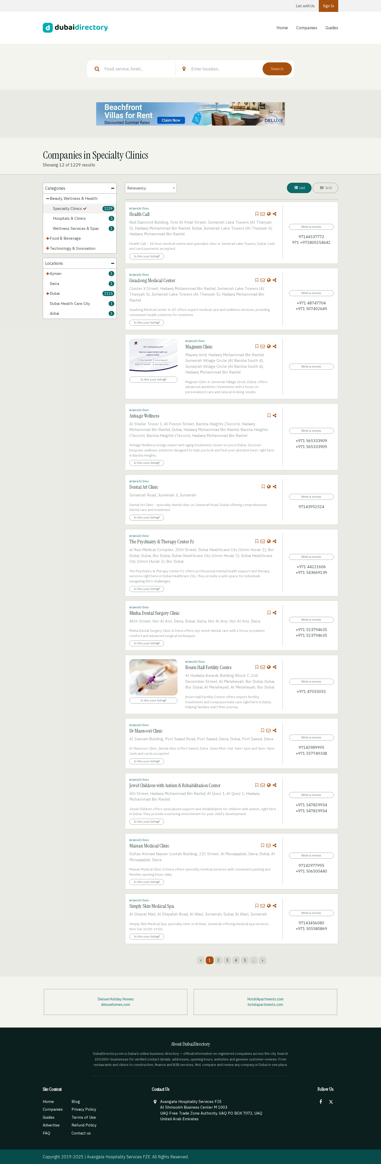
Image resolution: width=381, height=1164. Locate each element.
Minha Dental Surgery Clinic (154, 613)
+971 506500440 (311, 871)
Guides (332, 27)
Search (277, 68)
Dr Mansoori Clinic (146, 730)
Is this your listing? (147, 256)
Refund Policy (84, 1125)
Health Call (139, 214)
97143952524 (311, 506)
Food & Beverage (65, 238)
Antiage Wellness (144, 415)
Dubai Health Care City (70, 303)
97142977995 (311, 865)
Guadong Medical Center (152, 280)
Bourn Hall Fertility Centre (208, 667)
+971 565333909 (311, 440)
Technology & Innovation (72, 248)
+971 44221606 (311, 566)
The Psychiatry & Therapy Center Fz (161, 541)
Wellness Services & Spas (76, 228)
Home (282, 27)
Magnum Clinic (199, 346)
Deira (54, 283)
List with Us (305, 6)
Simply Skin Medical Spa (151, 906)
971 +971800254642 (311, 242)
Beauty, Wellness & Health (73, 198)
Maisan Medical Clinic (149, 845)
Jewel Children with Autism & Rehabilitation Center (175, 785)
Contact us (81, 1133)
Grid (328, 188)
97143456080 (311, 922)
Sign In (328, 6)
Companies (306, 27)
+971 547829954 (311, 804)
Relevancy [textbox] (136, 188)
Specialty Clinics (67, 208)
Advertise (51, 1125)
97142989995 (311, 747)
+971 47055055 (311, 691)
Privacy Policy (84, 1109)
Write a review (311, 227)
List (302, 188)
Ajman (55, 273)
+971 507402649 (311, 308)
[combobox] (151, 188)
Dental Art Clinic (143, 487)
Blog (76, 1101)
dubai (54, 313)
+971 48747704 (311, 303)
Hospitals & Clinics (69, 218)
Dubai (55, 293)
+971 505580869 (311, 928)
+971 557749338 (311, 753)
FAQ (46, 1133)
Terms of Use (84, 1117)
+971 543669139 (311, 572)
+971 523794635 (311, 629)
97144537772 (311, 236)
